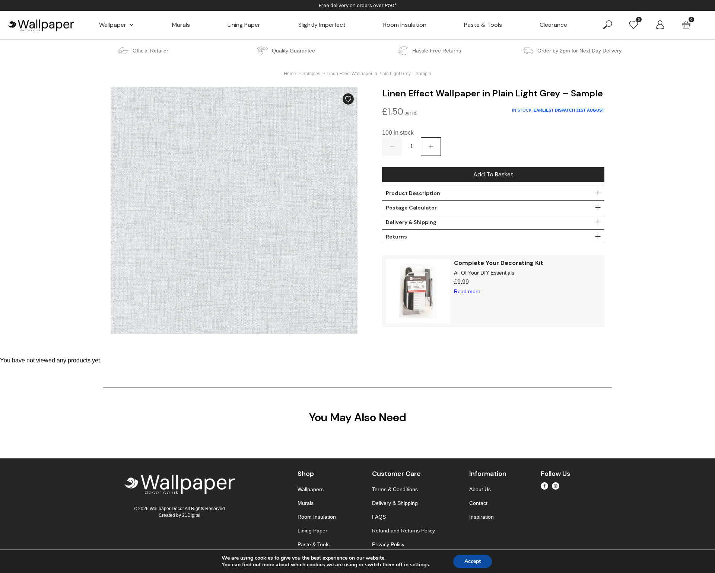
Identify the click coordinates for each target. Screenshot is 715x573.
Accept (472, 561)
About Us (480, 489)
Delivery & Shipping (395, 503)
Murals (181, 25)
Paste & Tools (483, 25)
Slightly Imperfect (322, 25)
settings (419, 564)
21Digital (191, 515)
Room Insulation (404, 25)
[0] (633, 24)
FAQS (379, 517)
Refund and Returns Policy (403, 531)
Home (290, 73)
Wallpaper (112, 25)
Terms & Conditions (395, 489)
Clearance (553, 25)
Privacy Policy (388, 544)
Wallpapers (311, 489)
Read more (467, 291)
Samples (311, 73)
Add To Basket (493, 174)
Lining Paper (244, 25)
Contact (478, 503)
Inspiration (481, 517)
